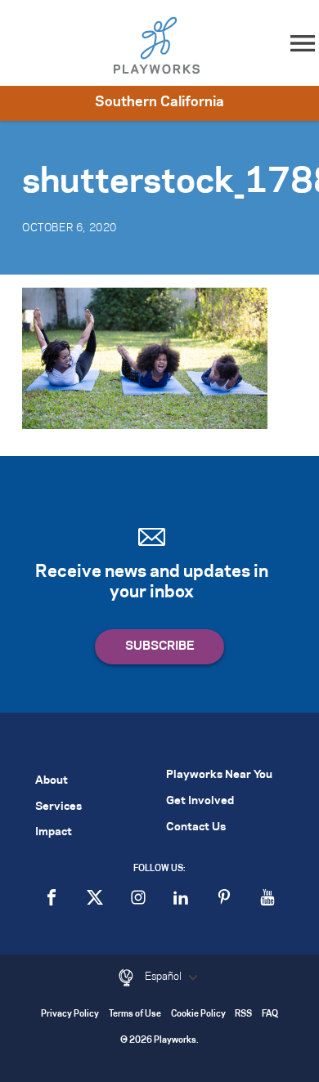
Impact (53, 832)
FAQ (270, 1014)
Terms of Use (135, 1014)
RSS (243, 1014)
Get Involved (200, 801)
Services (58, 807)
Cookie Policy (198, 1014)
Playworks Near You (219, 775)
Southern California (159, 102)
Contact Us (196, 827)
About (51, 781)
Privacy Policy (70, 1014)
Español (164, 976)
